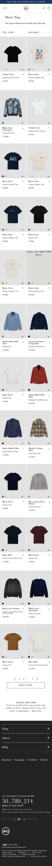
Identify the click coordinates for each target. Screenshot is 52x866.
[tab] (22, 69)
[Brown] (29, 230)
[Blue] (3, 123)
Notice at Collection (39, 856)
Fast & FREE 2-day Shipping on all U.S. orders (26, 2)
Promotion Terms (28, 854)
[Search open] (44, 8)
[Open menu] (5, 8)
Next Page (26, 685)
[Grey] (29, 497)
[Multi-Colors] (29, 443)
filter (11, 32)
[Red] (29, 390)
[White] (3, 69)
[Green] (3, 176)
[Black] (3, 604)
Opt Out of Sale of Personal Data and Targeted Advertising (24, 850)
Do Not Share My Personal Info (14, 856)
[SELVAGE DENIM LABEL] (29, 69)
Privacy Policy (7, 852)
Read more (37, 711)
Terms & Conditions (9, 854)
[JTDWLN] (3, 230)
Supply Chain (37, 852)
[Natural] (29, 176)
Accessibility (22, 852)
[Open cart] (48, 8)
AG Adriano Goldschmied (12, 847)
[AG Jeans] (26, 8)
